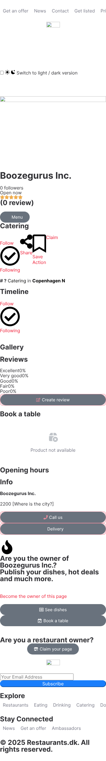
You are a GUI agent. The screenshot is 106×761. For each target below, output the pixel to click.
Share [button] (26, 252)
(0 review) (17, 203)
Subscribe (53, 684)
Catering (14, 226)
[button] (7, 48)
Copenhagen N (48, 280)
